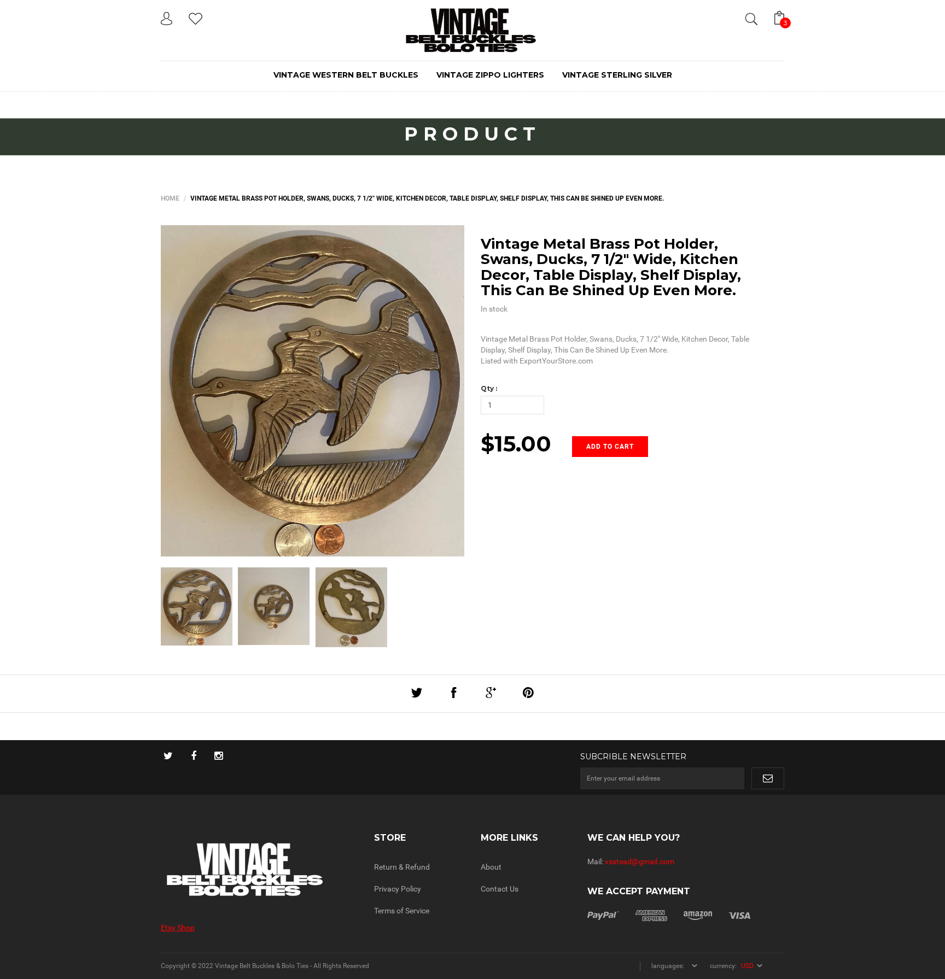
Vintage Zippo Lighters (490, 75)
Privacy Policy (397, 888)
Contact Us (499, 888)
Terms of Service (401, 910)
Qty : (489, 388)
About (491, 867)
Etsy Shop (178, 927)
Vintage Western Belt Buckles (345, 75)
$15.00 (516, 443)
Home (170, 198)
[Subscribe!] (767, 778)
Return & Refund (402, 867)
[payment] (668, 915)
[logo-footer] (259, 869)
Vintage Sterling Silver (617, 75)
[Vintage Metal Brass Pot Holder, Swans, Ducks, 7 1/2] (196, 606)
